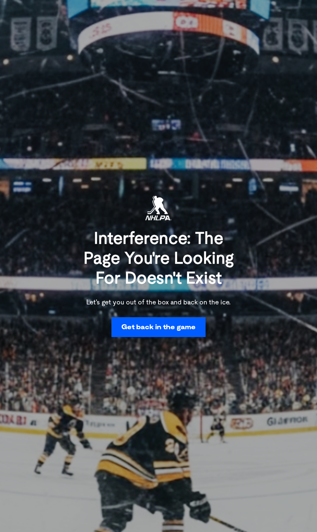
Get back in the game (158, 327)
